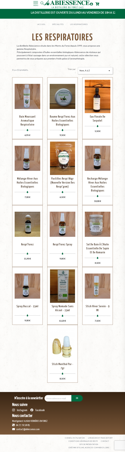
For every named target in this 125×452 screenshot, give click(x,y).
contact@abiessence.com (27, 429)
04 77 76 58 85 (22, 425)
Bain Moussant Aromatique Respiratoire (27, 120)
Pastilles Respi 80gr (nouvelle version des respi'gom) (62, 182)
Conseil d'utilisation (75, 438)
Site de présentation (88, 444)
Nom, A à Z (95, 71)
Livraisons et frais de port (100, 438)
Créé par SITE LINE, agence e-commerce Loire (88, 447)
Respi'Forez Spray (62, 244)
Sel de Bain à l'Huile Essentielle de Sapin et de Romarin (97, 248)
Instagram (21, 410)
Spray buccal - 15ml (27, 306)
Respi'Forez (27, 244)
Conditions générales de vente (83, 441)
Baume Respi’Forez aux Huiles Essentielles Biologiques (62, 120)
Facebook (40, 410)
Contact (105, 441)
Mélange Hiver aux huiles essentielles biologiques (27, 182)
